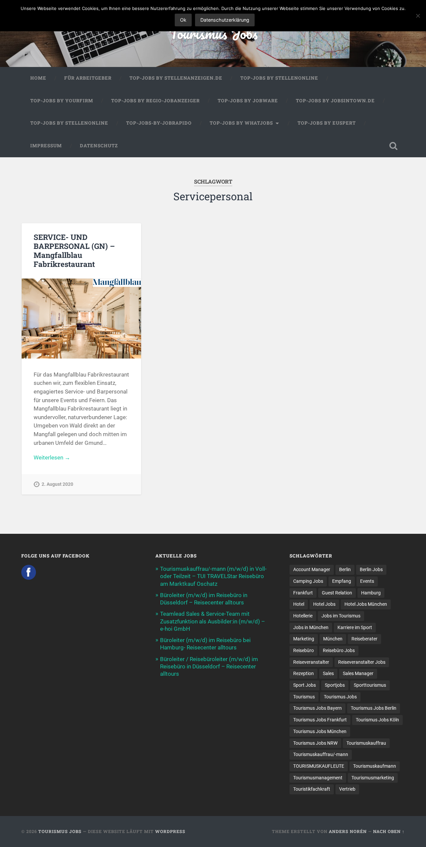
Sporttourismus (370, 685)
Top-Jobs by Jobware (248, 101)
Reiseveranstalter (311, 662)
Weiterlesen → (52, 457)
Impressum (46, 146)
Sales (328, 673)
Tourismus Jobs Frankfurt (320, 719)
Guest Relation (337, 592)
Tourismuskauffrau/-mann (320, 754)
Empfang (341, 581)
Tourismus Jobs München (319, 731)
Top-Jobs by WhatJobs (241, 123)
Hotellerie (303, 615)
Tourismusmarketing (372, 777)
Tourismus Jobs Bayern (317, 708)
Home (38, 78)
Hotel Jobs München (365, 604)
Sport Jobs (304, 685)
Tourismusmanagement (317, 777)
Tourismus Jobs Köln (377, 719)
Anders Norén (348, 831)
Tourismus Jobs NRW (315, 743)
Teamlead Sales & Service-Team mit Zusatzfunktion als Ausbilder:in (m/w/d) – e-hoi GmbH (212, 621)
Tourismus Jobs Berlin (373, 708)
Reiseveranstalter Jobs (361, 662)
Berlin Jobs (371, 569)
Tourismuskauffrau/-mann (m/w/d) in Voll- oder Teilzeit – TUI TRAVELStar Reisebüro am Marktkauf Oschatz (213, 576)
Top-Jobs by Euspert (327, 123)
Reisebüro (303, 650)
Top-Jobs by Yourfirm (61, 101)
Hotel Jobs (324, 604)
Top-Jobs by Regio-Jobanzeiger (155, 101)
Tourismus (304, 696)
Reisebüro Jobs (339, 650)
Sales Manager (358, 673)
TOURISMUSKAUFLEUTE (318, 766)
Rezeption (303, 673)
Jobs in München (310, 627)
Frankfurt (303, 592)
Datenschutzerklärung (224, 20)
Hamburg (371, 592)
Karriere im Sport (354, 627)
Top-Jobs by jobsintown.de (335, 101)
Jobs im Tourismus (340, 615)
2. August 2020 (57, 484)
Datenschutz (99, 146)
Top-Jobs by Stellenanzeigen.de (175, 78)
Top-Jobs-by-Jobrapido (159, 123)
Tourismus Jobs (213, 33)
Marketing (303, 638)
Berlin (345, 569)
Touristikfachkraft (311, 789)
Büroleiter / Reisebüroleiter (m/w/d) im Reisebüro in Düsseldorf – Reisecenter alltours (209, 666)
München (332, 638)
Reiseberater (364, 638)
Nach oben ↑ (389, 831)
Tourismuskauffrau (366, 743)
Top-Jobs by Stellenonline (279, 78)
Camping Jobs (308, 581)
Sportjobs (335, 685)
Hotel (298, 604)
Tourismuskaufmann (374, 766)
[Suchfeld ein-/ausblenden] (393, 146)
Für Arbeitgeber (87, 78)
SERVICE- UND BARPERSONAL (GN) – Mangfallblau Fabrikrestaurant (74, 250)
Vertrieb (347, 789)
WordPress (170, 831)
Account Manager (311, 569)
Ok (183, 20)
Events (367, 581)
